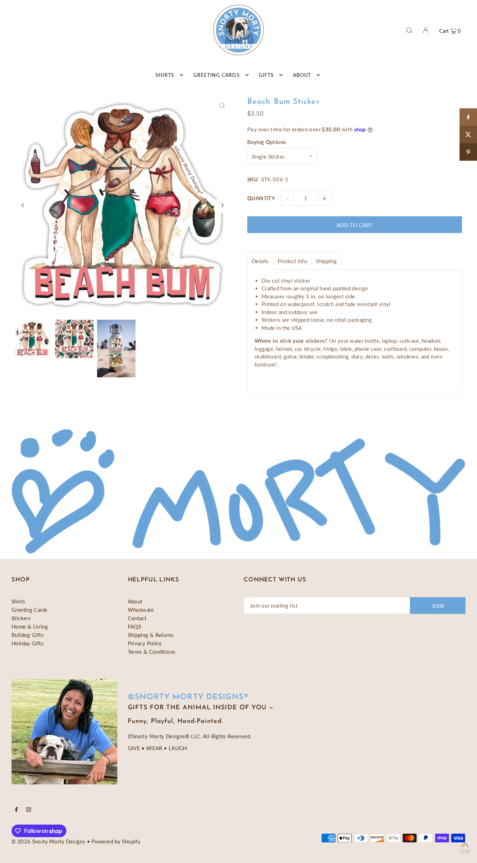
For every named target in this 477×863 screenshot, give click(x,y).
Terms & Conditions (152, 651)
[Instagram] (28, 810)
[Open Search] (409, 30)
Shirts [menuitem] (164, 75)
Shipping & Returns (151, 635)
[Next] (222, 205)
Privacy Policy (145, 643)
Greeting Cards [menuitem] (216, 75)
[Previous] (23, 205)
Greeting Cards (29, 610)
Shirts (18, 601)
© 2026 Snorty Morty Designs (48, 841)
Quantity (261, 198)
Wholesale (141, 610)
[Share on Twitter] (468, 134)
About (135, 601)
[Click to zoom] (222, 106)
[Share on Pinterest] (468, 152)
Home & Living (30, 626)
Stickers (21, 618)
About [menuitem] (302, 75)
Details (260, 261)
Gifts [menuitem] (266, 75)
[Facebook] (16, 810)
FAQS (134, 626)
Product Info (293, 261)
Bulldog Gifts (28, 635)
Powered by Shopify (115, 841)
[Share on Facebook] (468, 117)
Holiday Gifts (28, 643)
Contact (137, 618)
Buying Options (266, 142)
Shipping (326, 261)
